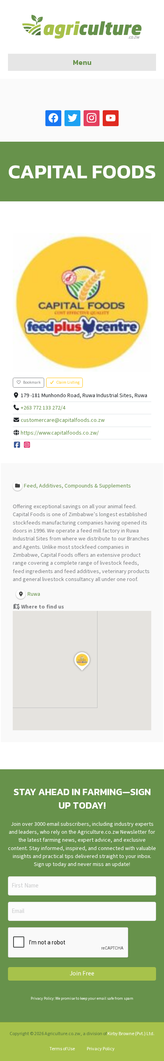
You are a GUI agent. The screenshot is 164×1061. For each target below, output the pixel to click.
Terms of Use (62, 1048)
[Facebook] (17, 445)
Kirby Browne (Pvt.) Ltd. (130, 1033)
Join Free (82, 973)
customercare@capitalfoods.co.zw (63, 420)
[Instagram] (27, 445)
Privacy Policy (101, 1048)
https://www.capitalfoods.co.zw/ (60, 433)
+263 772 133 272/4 (43, 408)
